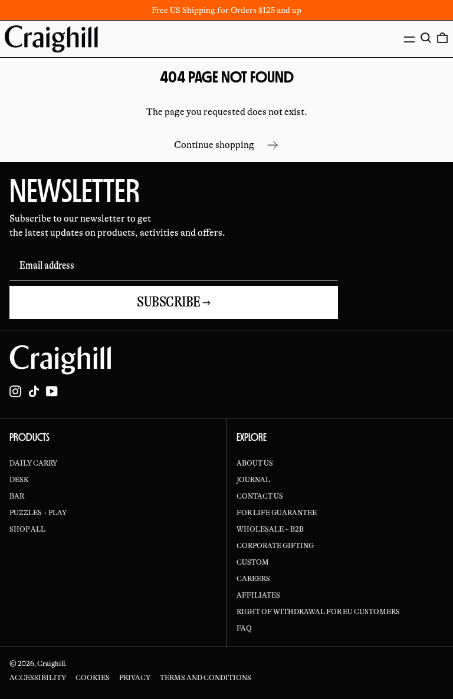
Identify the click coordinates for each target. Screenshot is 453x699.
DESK (19, 480)
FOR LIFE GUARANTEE (277, 513)
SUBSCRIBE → (174, 302)
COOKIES (93, 678)
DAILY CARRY (33, 463)
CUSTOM (253, 562)
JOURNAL (253, 480)
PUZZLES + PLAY (38, 513)
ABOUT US (255, 463)
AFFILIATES (258, 595)
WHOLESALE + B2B (270, 529)
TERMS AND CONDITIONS (205, 678)
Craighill (51, 664)
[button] (426, 37)
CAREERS (253, 579)
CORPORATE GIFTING (275, 546)
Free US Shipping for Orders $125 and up (226, 10)
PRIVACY (134, 678)
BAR (16, 496)
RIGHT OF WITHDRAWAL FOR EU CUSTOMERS (318, 612)
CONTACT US (260, 496)
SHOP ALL (27, 529)
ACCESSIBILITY (37, 678)
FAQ (244, 628)
